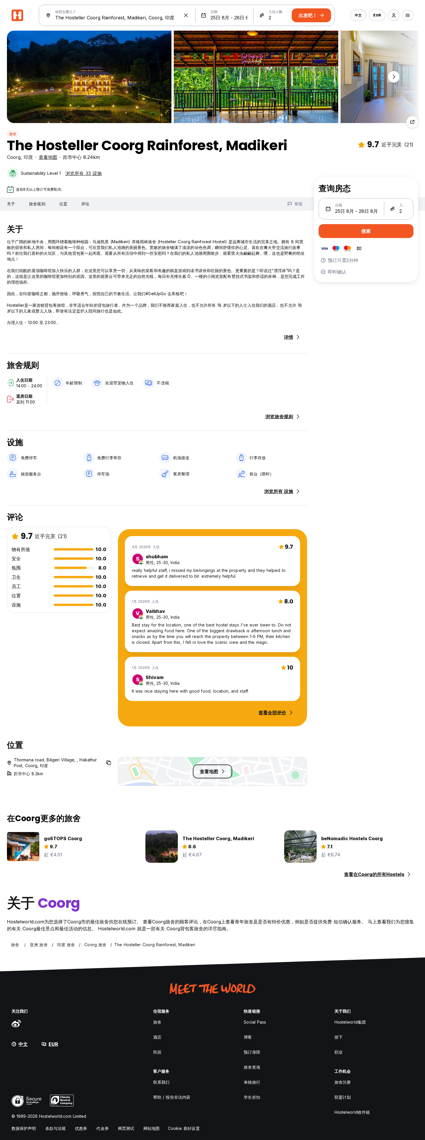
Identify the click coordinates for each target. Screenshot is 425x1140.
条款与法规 (55, 1128)
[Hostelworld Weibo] (16, 1023)
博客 (248, 1037)
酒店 (157, 1037)
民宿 (157, 1052)
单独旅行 (252, 1082)
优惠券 (81, 1128)
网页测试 (126, 1128)
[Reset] (186, 15)
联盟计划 (343, 1097)
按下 (339, 1037)
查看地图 (48, 157)
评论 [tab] (85, 203)
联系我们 (161, 1082)
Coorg (14, 157)
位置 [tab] (63, 203)
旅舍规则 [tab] (37, 203)
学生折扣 (252, 1097)
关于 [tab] (11, 203)
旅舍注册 (343, 1082)
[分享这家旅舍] (412, 122)
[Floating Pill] (394, 77)
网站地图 (151, 1128)
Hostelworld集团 (350, 1022)
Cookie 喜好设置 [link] (184, 1128)
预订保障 (252, 1052)
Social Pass (255, 1022)
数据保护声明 (24, 1128)
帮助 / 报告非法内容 (171, 1097)
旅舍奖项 (252, 1067)
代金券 (102, 1128)
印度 (28, 157)
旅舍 (12, 134)
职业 (339, 1052)
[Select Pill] (394, 15)
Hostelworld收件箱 (352, 1112)
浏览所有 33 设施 (83, 173)
